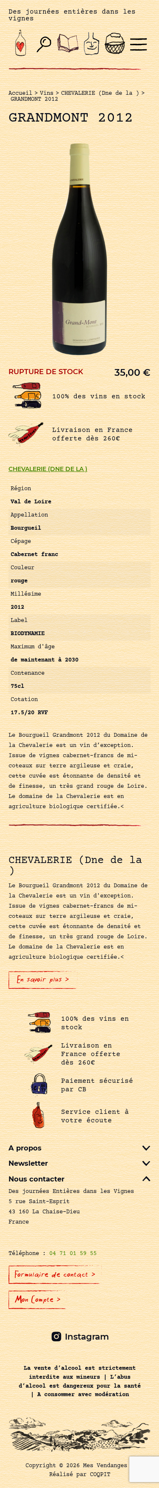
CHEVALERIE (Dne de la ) (47, 469)
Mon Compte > (38, 1299)
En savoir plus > (43, 979)
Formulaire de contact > (55, 1274)
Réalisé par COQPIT (79, 1474)
